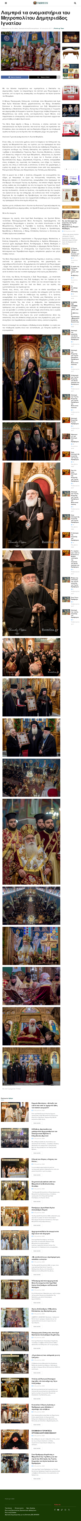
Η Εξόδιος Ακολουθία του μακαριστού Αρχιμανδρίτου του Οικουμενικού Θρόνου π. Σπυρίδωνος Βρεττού (44, 1132)
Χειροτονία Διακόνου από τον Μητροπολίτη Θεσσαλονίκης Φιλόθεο (43, 1184)
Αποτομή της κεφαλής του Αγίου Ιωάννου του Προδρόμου (75, 334)
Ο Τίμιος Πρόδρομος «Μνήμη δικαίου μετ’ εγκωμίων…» (75, 251)
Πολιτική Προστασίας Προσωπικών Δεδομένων (20, 1510)
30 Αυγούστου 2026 (39, 1110)
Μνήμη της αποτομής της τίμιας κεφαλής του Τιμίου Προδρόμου (75, 582)
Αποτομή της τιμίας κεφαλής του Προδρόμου (75, 613)
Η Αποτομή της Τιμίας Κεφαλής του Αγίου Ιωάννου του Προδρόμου (70, 215)
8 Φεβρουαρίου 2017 (75, 344)
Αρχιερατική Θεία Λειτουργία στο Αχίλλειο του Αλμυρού (45, 1232)
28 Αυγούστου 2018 (74, 446)
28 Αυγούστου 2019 (74, 280)
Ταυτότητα (8, 1508)
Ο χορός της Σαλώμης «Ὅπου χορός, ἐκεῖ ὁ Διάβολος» (75, 270)
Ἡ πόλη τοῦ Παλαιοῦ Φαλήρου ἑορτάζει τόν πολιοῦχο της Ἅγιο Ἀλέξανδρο (44, 1381)
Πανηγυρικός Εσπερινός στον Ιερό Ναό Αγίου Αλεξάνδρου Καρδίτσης (46, 1333)
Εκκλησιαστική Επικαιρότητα (29, 28)
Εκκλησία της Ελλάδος (10, 28)
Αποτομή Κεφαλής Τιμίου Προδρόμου (75, 421)
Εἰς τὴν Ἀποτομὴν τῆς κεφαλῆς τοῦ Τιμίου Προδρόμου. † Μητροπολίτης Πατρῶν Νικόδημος (70, 224)
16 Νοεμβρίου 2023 (74, 464)
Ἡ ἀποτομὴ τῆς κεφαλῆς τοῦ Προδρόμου (75, 536)
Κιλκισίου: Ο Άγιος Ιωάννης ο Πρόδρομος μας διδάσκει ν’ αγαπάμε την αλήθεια (43, 1407)
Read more (36, 1123)
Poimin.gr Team (59, 28)
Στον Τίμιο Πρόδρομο (74, 598)
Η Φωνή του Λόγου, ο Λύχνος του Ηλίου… (44, 1160)
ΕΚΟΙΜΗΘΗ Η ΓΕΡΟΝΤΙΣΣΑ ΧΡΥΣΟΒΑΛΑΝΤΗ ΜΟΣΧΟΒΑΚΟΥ (44, 1432)
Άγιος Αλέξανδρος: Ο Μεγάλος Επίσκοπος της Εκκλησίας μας (44, 1310)
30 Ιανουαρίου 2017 (46, 28)
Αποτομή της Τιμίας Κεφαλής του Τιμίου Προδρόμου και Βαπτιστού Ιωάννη (75, 498)
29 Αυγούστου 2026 (39, 1412)
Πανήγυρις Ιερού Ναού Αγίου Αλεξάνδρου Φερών (43, 1208)
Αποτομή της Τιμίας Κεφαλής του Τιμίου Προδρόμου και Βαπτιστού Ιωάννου (75, 401)
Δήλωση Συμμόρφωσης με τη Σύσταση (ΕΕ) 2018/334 (22, 1515)
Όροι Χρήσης (30, 1508)
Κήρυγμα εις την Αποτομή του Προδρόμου (75, 437)
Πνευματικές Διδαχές (10, 1309)
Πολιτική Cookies (10, 1512)
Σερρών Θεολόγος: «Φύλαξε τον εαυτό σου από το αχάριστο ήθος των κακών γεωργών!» (45, 1105)
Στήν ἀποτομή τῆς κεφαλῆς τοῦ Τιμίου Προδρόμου (75, 455)
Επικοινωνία (19, 1508)
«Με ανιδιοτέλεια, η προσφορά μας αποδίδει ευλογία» (46, 1258)
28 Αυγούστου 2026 (74, 260)
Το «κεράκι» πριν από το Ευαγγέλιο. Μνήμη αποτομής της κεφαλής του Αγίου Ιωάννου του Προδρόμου (75, 559)
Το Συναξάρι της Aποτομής (74, 288)
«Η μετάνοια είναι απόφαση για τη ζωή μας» (46, 1356)
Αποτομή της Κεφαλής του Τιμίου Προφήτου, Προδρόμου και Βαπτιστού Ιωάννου (75, 357)
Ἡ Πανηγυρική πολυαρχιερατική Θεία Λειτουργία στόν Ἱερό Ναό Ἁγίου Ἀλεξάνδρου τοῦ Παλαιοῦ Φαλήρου (45, 1284)
